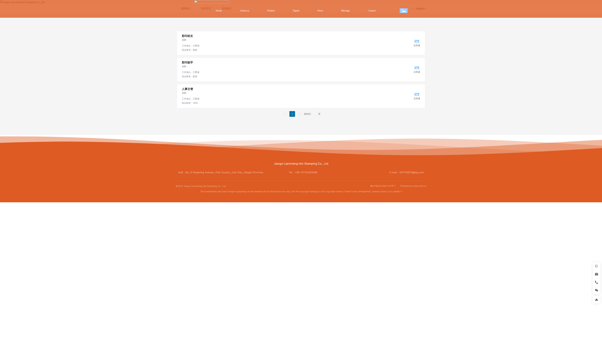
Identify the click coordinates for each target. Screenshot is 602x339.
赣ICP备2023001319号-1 (383, 186)
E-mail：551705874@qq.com (406, 172)
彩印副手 (187, 62)
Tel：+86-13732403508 (303, 172)
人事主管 (187, 89)
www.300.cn (419, 186)
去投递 (417, 45)
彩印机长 (187, 36)
